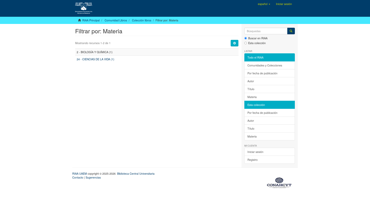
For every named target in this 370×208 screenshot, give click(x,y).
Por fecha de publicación (262, 73)
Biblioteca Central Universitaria (136, 173)
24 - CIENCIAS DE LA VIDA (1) (95, 59)
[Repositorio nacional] (280, 182)
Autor (250, 81)
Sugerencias (93, 177)
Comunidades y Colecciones (264, 65)
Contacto (77, 177)
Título (250, 89)
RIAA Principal (91, 20)
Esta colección (257, 43)
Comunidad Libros (116, 20)
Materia (252, 97)
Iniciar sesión (255, 152)
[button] (264, 4)
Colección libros (141, 20)
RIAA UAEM (80, 173)
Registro (252, 160)
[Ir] (291, 31)
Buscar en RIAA (257, 38)
